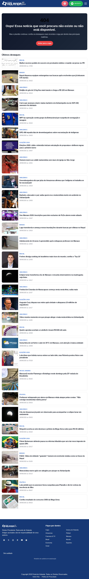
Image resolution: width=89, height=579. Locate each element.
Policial (68, 533)
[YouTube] (22, 540)
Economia (49, 543)
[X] (8, 540)
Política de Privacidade (49, 577)
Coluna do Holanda (72, 530)
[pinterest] (17, 540)
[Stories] (65, 3)
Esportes (69, 543)
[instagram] (13, 540)
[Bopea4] (14, 3)
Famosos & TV (50, 536)
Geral (47, 546)
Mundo (68, 539)
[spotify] (26, 540)
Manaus (68, 536)
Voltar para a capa (44, 43)
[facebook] (4, 540)
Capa (47, 530)
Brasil (47, 539)
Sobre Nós (36, 577)
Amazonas (49, 533)
